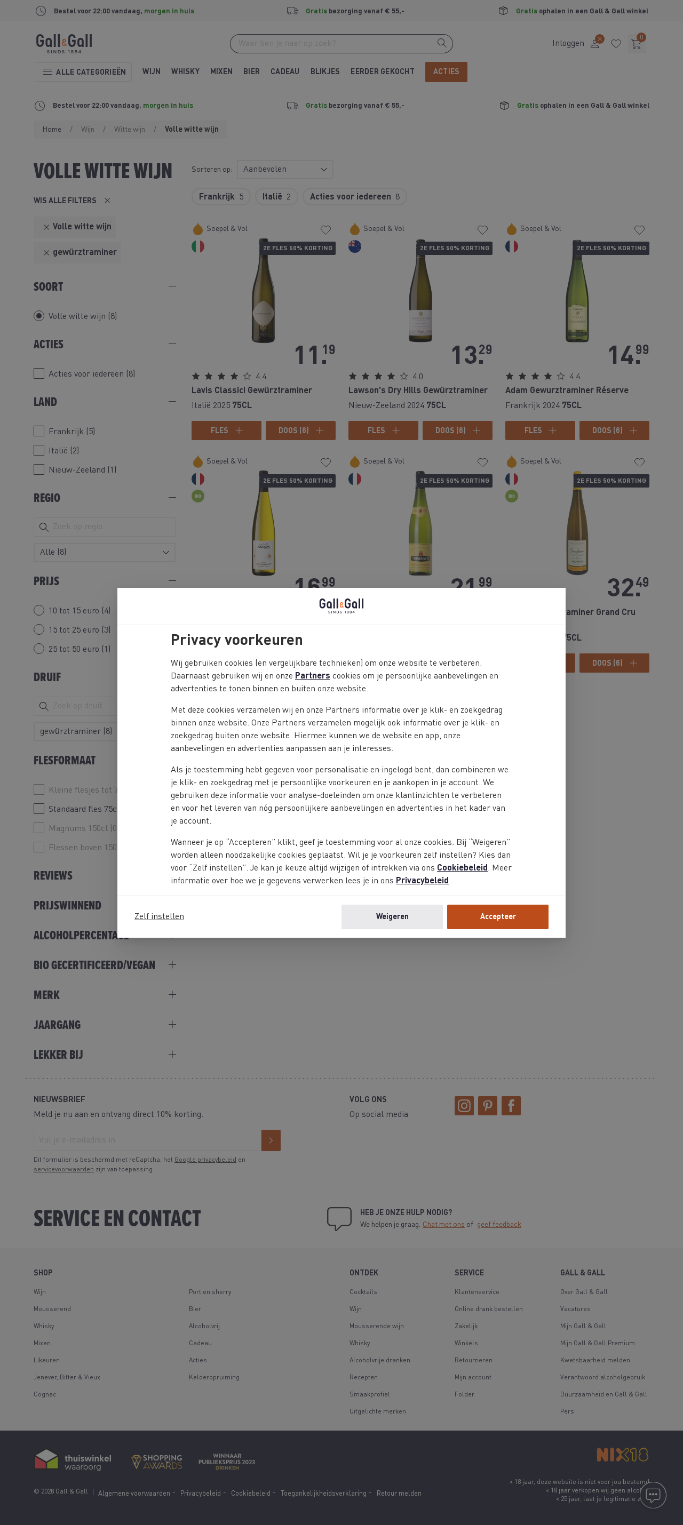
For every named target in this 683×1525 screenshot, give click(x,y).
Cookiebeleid (462, 868)
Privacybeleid (422, 881)
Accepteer (498, 917)
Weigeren (392, 917)
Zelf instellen (159, 917)
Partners (312, 676)
